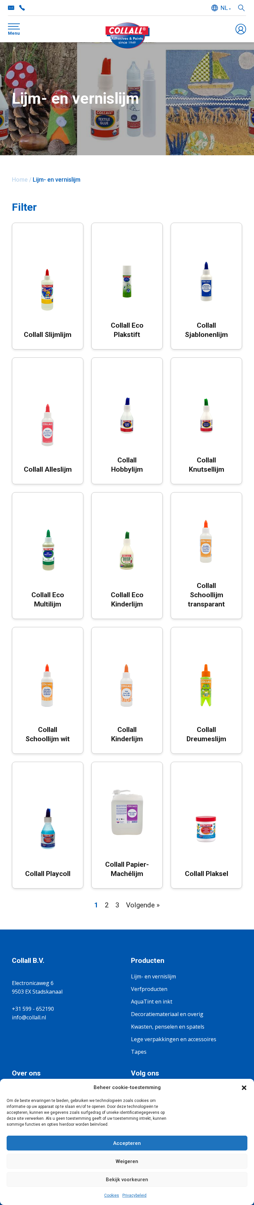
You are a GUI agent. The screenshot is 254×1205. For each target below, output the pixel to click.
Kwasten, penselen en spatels (167, 1026)
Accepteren (127, 1143)
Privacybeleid (134, 1195)
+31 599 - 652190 (22, 8)
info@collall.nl (11, 8)
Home (20, 179)
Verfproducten (149, 989)
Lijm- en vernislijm (153, 976)
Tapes (139, 1051)
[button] (244, 1087)
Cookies (111, 1195)
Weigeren (127, 1161)
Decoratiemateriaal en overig (167, 1014)
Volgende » (143, 905)
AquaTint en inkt (151, 1001)
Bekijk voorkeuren (127, 1180)
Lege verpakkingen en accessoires (173, 1039)
